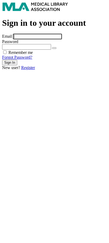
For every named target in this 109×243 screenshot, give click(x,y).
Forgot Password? (17, 57)
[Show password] (54, 48)
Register (28, 67)
